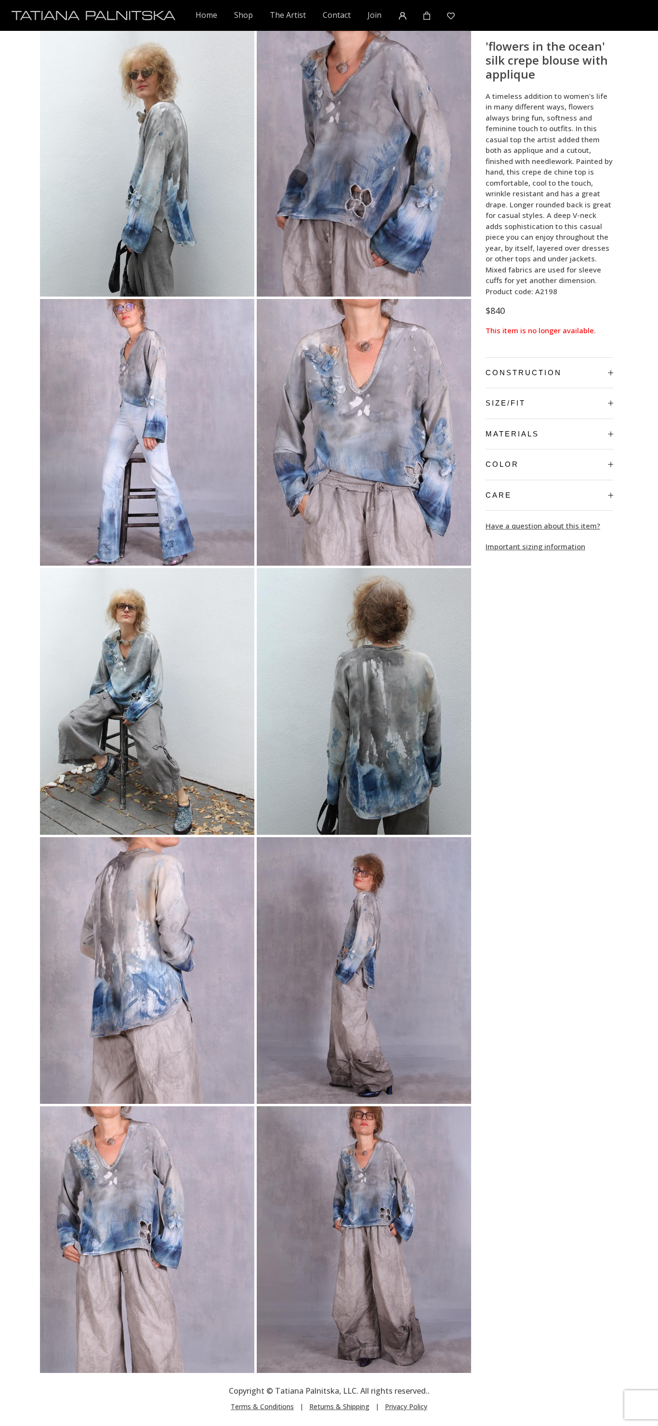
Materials (512, 434)
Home (207, 14)
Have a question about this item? (543, 525)
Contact (337, 15)
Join (375, 15)
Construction (524, 372)
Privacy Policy (406, 1406)
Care (499, 495)
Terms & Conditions (262, 1406)
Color (502, 464)
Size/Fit (506, 403)
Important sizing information (535, 546)
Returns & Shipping (339, 1406)
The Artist (288, 15)
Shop (243, 15)
